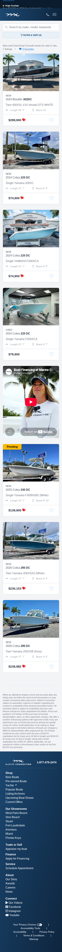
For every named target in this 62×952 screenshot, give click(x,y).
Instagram (14, 911)
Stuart (9, 821)
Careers (10, 887)
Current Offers (14, 801)
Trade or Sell (14, 844)
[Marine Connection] (13, 14)
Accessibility (19, 931)
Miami (9, 833)
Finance (11, 854)
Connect (11, 898)
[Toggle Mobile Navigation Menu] (54, 14)
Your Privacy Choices (25, 924)
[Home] (18, 762)
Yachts (10, 785)
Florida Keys (13, 837)
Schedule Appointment (19, 868)
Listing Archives (15, 793)
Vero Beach (13, 817)
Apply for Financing (17, 858)
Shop (9, 772)
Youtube (14, 915)
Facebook (14, 906)
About (10, 875)
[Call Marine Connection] (47, 15)
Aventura (11, 829)
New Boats (12, 777)
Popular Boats (14, 789)
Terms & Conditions (33, 935)
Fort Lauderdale (15, 825)
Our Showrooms (16, 808)
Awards (10, 883)
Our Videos (15, 902)
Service (10, 864)
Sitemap (33, 939)
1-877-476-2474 (46, 762)
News (9, 891)
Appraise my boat (16, 848)
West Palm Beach (16, 813)
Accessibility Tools (30, 928)
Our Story (11, 879)
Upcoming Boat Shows (20, 797)
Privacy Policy (46, 931)
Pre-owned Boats (16, 781)
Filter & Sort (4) (32, 35)
